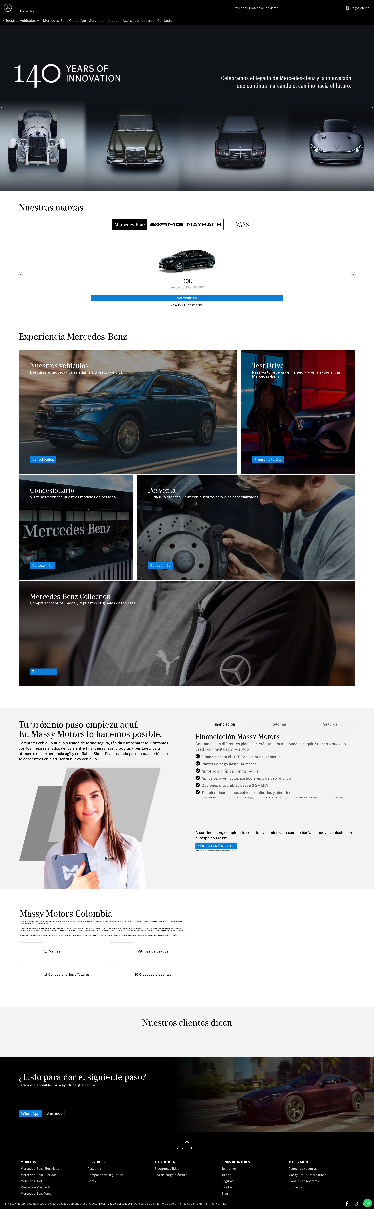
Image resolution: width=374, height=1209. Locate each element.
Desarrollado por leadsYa (115, 1203)
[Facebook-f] (346, 1203)
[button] (1, 106)
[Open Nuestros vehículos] (38, 20)
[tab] (129, 224)
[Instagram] (355, 1203)
